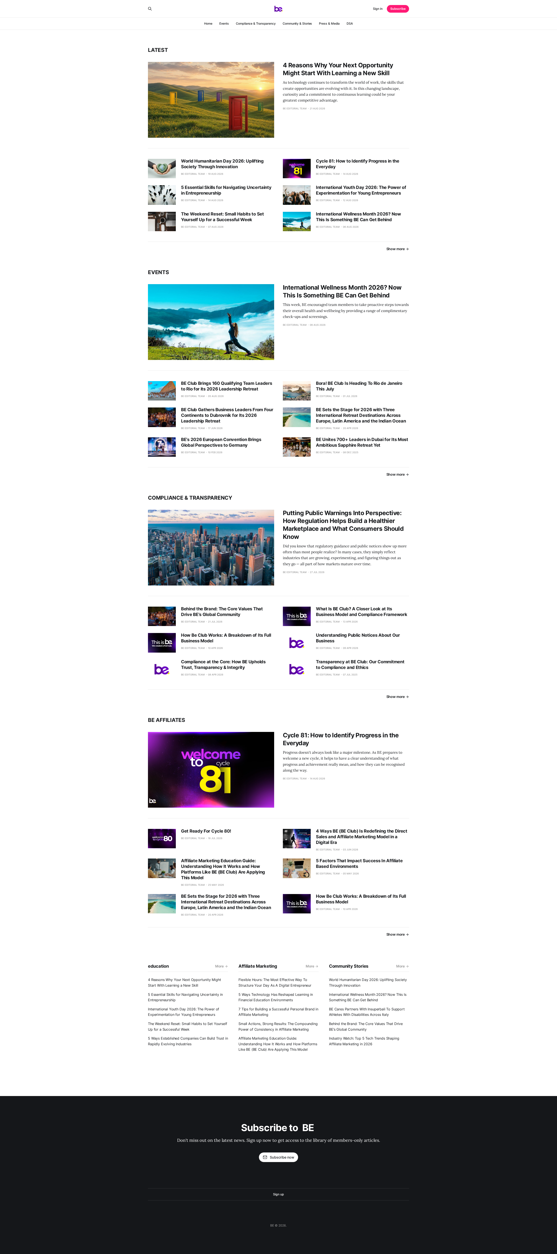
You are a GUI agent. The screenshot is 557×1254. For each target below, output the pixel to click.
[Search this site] (150, 8)
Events (224, 23)
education (158, 966)
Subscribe (398, 8)
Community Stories (348, 966)
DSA (350, 23)
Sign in (378, 8)
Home (208, 23)
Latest (158, 50)
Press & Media (329, 23)
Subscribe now (282, 1157)
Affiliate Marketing (257, 966)
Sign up (278, 1194)
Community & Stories (297, 23)
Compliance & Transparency (256, 23)
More (219, 966)
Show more (395, 249)
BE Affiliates (166, 720)
